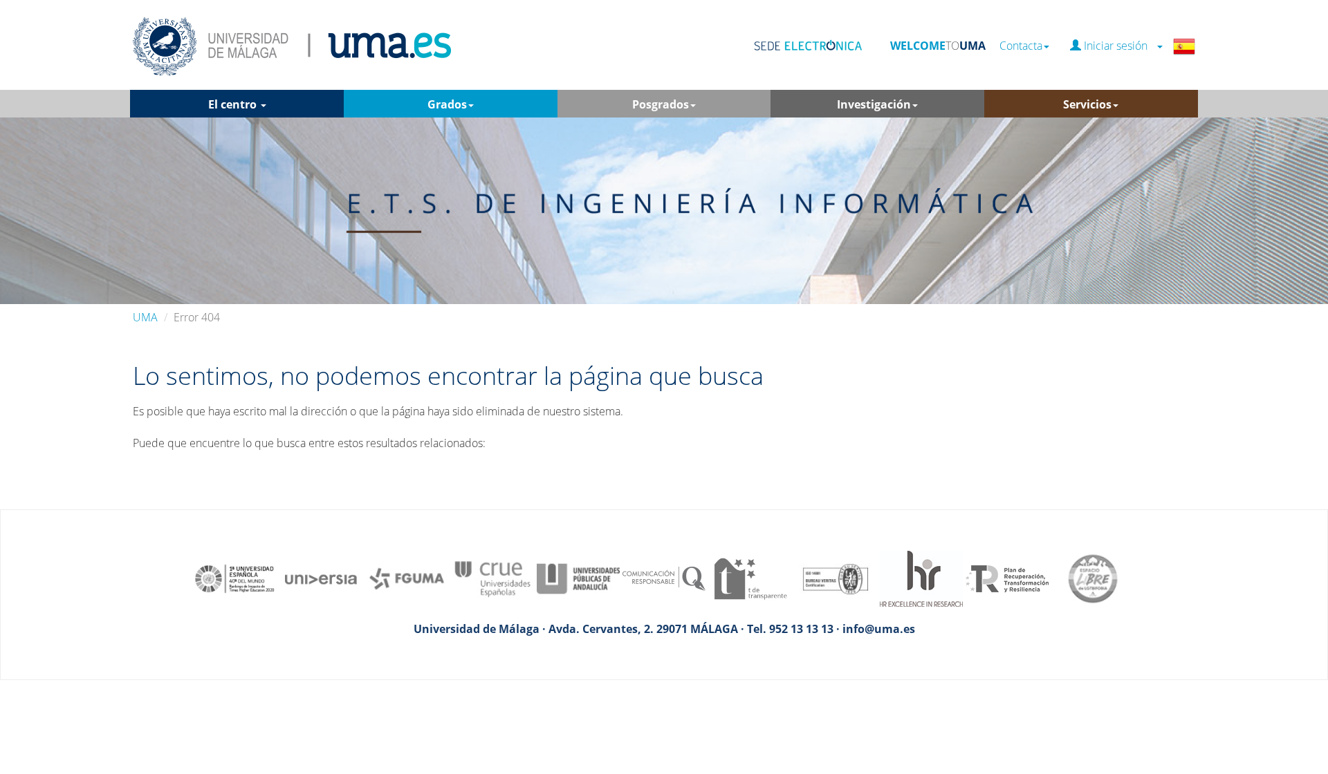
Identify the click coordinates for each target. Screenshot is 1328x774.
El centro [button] (233, 104)
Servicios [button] (1087, 104)
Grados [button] (447, 104)
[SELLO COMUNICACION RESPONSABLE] (664, 577)
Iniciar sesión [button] (1118, 46)
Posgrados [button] (660, 104)
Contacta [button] (1020, 46)
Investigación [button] (874, 104)
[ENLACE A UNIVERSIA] (320, 577)
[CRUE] (492, 577)
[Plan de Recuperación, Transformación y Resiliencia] (1007, 577)
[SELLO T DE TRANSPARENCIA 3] (749, 577)
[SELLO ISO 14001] (835, 577)
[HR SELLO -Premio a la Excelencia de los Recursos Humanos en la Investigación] (921, 577)
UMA (145, 317)
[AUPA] (578, 577)
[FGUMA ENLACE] (406, 577)
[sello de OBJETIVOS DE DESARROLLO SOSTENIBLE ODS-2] (235, 577)
